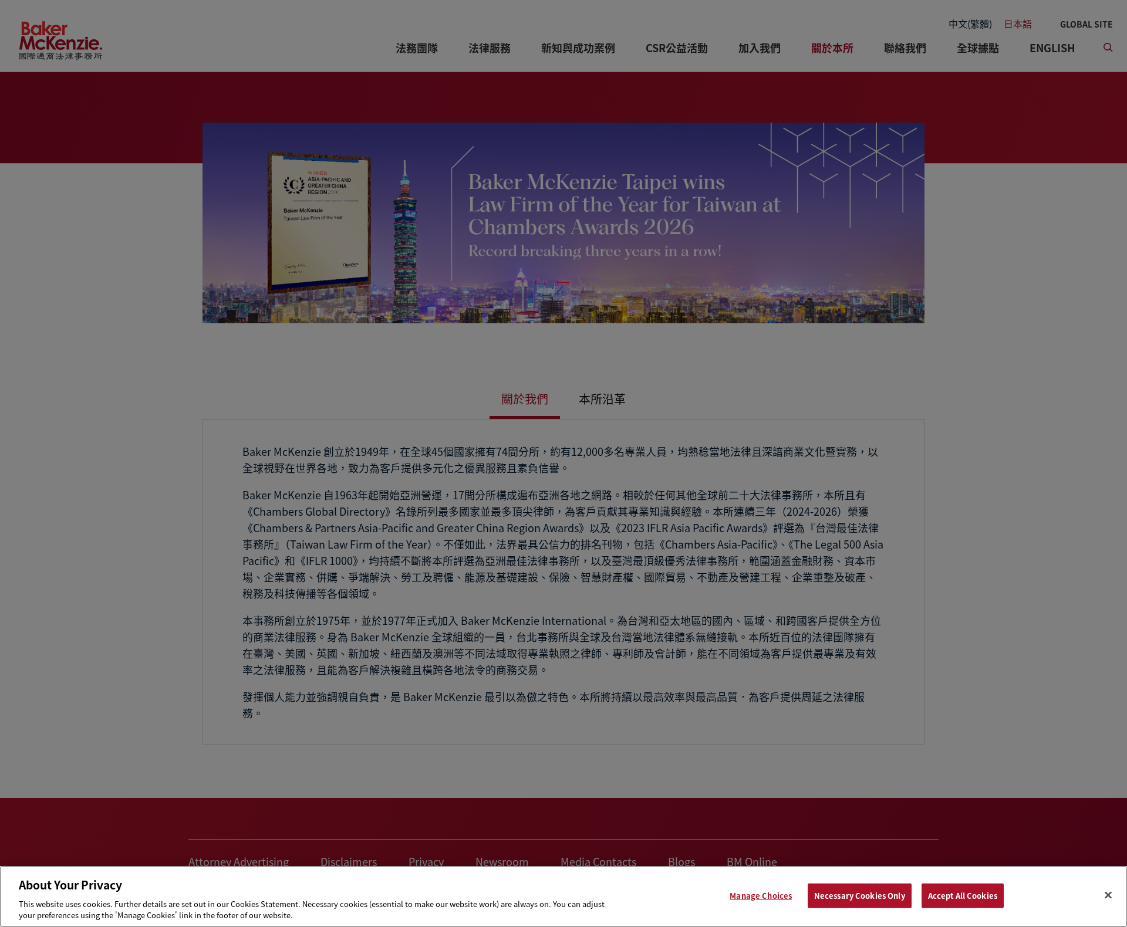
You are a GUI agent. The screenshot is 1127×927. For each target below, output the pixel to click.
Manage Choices (761, 895)
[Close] (1108, 895)
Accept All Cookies (962, 895)
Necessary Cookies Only (859, 895)
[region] (563, 896)
